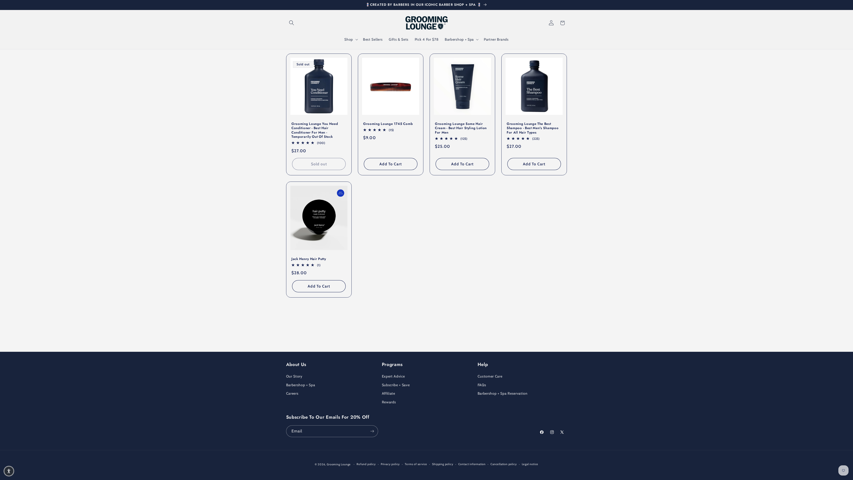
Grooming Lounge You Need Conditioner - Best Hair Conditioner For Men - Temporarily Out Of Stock (314, 130)
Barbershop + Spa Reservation (503, 393)
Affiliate (388, 393)
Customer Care (490, 376)
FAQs (482, 385)
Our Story (294, 376)
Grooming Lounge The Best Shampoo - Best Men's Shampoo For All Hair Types (532, 128)
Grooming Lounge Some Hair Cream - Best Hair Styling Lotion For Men (461, 128)
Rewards (389, 402)
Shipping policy (442, 464)
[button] (291, 23)
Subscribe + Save (396, 385)
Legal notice (530, 464)
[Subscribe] (372, 431)
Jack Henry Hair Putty (308, 259)
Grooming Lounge (339, 464)
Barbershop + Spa (300, 385)
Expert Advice (393, 376)
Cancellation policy (503, 464)
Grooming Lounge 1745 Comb (388, 124)
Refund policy (366, 464)
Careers (292, 393)
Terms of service (416, 464)
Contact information (472, 464)
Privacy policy (390, 464)
